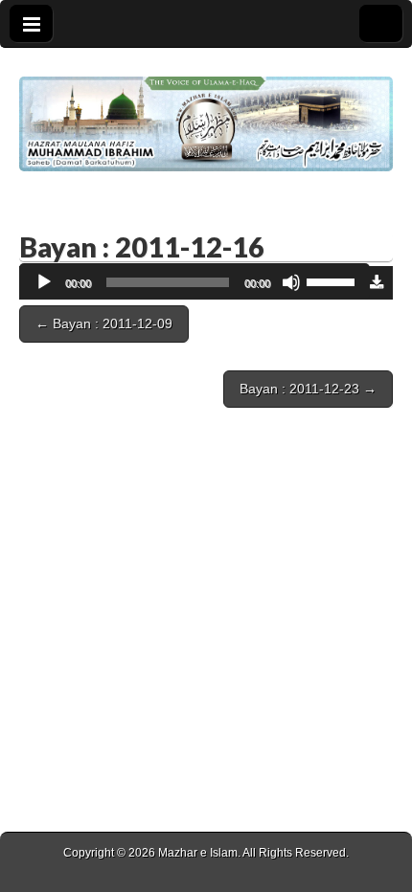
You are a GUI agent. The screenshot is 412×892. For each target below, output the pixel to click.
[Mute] (291, 282)
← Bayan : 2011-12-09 (103, 323)
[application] (194, 283)
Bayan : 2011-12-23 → (308, 388)
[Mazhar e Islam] (206, 109)
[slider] (333, 280)
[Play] (44, 282)
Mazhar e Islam (198, 853)
